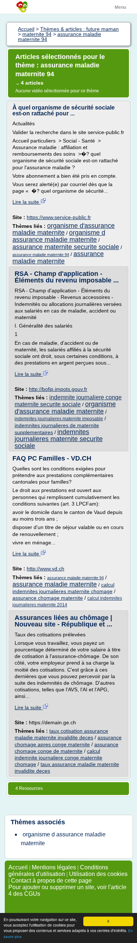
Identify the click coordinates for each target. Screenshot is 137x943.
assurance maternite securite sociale (65, 247)
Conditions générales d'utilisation (58, 870)
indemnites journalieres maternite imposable (59, 418)
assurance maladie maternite (58, 257)
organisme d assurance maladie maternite (58, 236)
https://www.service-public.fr (59, 217)
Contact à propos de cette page (51, 880)
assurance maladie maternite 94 (40, 254)
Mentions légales (54, 867)
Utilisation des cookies (98, 874)
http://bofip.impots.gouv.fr (58, 389)
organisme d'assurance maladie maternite (63, 229)
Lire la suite (26, 202)
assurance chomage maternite (47, 598)
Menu (120, 7)
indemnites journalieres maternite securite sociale (59, 438)
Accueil (18, 867)
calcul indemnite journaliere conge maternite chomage (58, 757)
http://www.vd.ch (45, 569)
